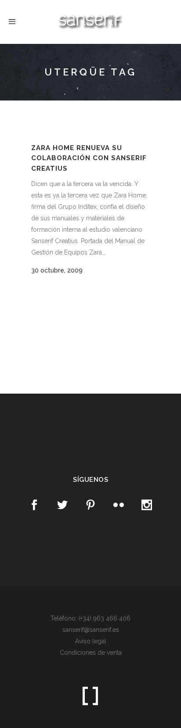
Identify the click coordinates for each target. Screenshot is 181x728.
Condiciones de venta (91, 652)
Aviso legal (90, 641)
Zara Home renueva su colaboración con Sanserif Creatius (89, 158)
